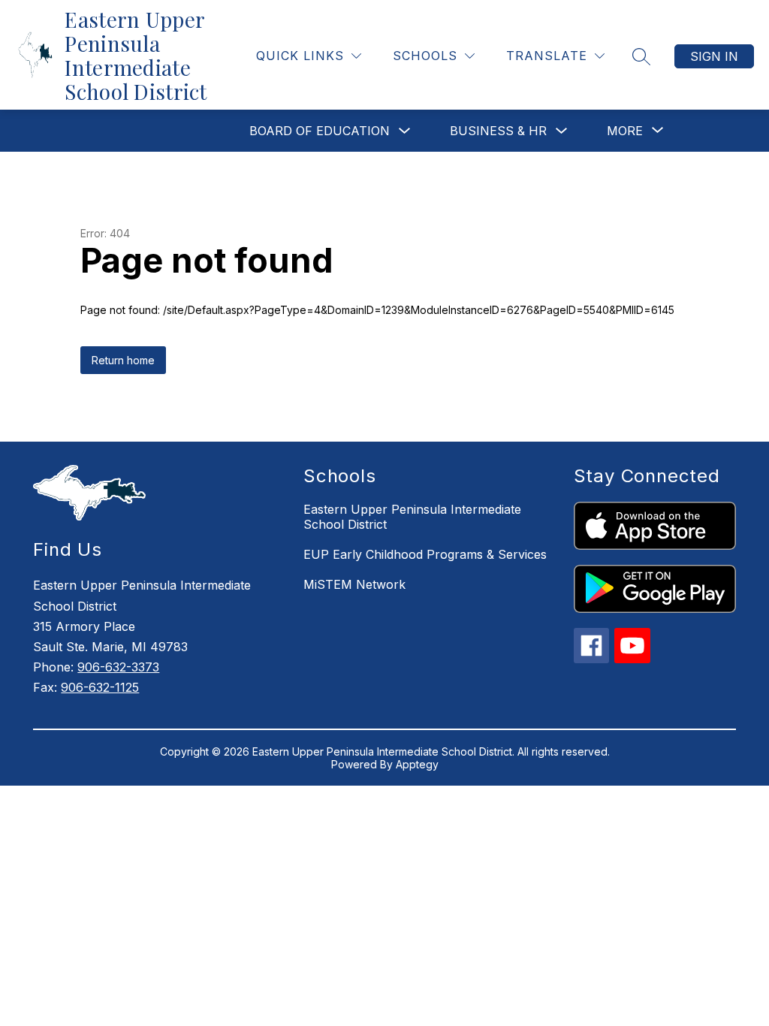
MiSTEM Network (354, 584)
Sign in (714, 56)
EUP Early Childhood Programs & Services (425, 554)
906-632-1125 (100, 687)
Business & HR (498, 130)
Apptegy (417, 764)
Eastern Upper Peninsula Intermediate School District (412, 517)
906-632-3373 (118, 666)
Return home (123, 360)
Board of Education (319, 130)
